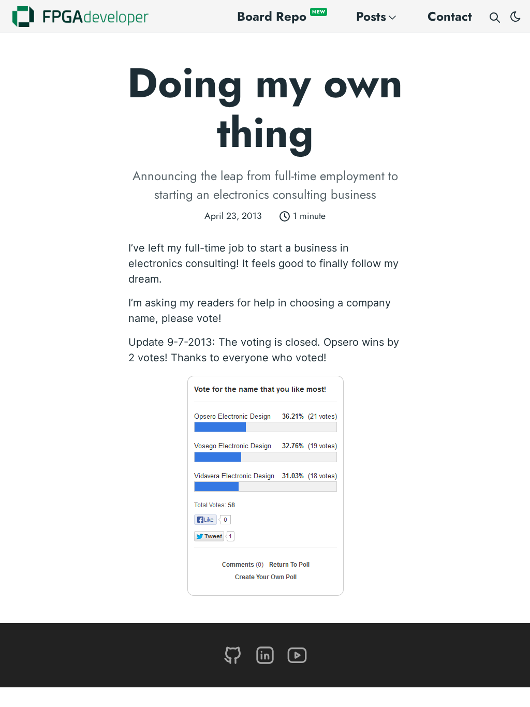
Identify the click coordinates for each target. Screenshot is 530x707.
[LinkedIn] (266, 654)
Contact (450, 16)
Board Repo (281, 16)
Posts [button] (371, 16)
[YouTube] (297, 654)
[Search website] (494, 16)
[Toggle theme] (515, 16)
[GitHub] (234, 654)
